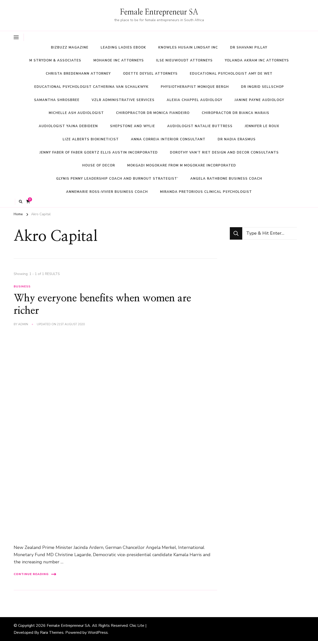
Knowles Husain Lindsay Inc (188, 47)
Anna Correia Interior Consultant (168, 139)
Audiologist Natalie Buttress (200, 126)
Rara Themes (52, 632)
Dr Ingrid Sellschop (262, 87)
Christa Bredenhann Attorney (78, 73)
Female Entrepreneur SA (159, 12)
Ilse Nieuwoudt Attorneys (184, 60)
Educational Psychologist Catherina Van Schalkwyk (91, 87)
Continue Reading (31, 574)
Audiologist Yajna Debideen (68, 126)
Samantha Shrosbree (57, 100)
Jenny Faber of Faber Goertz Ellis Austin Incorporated (99, 152)
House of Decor (98, 165)
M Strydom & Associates (55, 60)
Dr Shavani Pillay (248, 47)
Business (22, 286)
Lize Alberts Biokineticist (91, 139)
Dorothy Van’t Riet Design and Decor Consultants (224, 152)
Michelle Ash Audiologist (76, 113)
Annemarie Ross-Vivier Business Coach (107, 192)
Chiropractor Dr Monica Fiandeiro (153, 113)
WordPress (98, 632)
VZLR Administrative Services (123, 100)
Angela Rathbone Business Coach (226, 178)
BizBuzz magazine (69, 47)
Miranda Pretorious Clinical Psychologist (206, 192)
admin (23, 324)
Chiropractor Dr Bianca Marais (235, 113)
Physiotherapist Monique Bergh (195, 87)
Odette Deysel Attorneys (150, 73)
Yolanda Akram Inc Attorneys (257, 60)
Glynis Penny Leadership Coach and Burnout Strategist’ (117, 178)
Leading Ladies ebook (123, 47)
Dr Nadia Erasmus (237, 139)
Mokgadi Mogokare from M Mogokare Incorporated (181, 165)
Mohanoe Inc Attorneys (118, 60)
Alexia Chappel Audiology (194, 100)
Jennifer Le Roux (262, 126)
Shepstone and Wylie (132, 126)
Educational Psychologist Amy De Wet (231, 73)
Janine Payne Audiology (259, 100)
